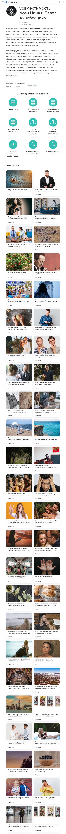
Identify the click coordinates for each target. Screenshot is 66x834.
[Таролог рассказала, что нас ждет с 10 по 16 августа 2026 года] (47, 708)
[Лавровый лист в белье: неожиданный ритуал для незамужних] (19, 598)
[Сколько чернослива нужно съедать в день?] (47, 764)
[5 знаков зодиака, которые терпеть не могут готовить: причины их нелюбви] (19, 322)
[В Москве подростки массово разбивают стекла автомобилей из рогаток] (19, 183)
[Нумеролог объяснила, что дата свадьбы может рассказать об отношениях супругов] (47, 543)
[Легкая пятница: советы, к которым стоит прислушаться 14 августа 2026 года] (19, 432)
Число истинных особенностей (13, 154)
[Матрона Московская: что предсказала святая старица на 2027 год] (19, 681)
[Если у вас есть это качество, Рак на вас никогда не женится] (19, 377)
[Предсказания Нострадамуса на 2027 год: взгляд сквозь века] (19, 211)
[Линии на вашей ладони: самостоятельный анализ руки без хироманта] (47, 570)
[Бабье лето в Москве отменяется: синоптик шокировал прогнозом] (19, 819)
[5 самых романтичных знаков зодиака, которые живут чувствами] (47, 377)
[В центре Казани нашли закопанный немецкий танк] (19, 404)
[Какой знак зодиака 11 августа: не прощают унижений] (19, 791)
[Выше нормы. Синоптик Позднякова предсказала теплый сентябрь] (19, 294)
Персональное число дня (33, 110)
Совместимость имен (53, 153)
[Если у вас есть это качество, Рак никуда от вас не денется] (47, 515)
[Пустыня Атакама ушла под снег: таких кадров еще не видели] (47, 681)
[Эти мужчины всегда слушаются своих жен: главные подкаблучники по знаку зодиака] (19, 239)
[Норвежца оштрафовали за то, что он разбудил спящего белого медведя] (19, 625)
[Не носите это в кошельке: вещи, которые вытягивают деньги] (47, 183)
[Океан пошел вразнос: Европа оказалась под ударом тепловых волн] (47, 432)
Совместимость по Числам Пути (33, 153)
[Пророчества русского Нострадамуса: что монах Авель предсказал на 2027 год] (47, 294)
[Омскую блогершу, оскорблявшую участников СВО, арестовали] (47, 460)
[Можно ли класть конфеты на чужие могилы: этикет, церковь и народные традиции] (19, 460)
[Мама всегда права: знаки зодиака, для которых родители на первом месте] (19, 487)
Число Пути (13, 109)
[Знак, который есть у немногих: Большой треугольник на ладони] (19, 515)
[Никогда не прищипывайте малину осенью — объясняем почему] (19, 266)
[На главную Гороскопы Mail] (12, 2)
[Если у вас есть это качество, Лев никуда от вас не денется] (47, 625)
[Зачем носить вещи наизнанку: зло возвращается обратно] (47, 791)
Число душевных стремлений (53, 131)
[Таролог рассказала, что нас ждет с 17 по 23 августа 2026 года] (47, 819)
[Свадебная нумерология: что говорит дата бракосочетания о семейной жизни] (19, 349)
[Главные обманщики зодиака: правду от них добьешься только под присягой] (47, 349)
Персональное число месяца (53, 110)
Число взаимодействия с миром (33, 131)
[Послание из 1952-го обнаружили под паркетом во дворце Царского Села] (47, 239)
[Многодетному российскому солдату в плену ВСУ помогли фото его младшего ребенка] (19, 570)
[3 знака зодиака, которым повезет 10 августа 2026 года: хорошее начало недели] (47, 736)
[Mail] (6, 2)
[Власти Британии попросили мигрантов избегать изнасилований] (19, 708)
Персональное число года (13, 130)
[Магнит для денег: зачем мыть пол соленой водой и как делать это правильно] (47, 211)
